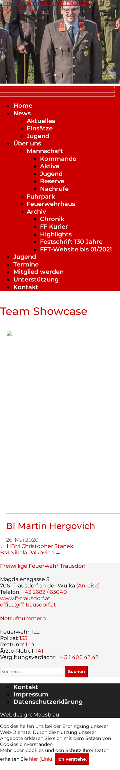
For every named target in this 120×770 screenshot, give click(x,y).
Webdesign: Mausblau (29, 714)
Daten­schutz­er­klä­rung (48, 701)
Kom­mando (58, 158)
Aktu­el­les (41, 121)
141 (39, 651)
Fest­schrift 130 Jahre (71, 241)
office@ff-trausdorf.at (28, 604)
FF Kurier (54, 226)
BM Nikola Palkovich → (30, 552)
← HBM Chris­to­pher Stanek (36, 546)
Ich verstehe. (72, 759)
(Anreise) (88, 585)
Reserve (52, 181)
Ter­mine (26, 264)
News (22, 113)
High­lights (56, 234)
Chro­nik (52, 219)
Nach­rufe (54, 189)
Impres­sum (30, 694)
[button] (60, 91)
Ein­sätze (40, 128)
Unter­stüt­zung (36, 279)
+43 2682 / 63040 (44, 592)
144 (30, 644)
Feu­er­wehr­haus (51, 204)
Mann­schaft (45, 151)
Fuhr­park (41, 196)
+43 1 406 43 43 (78, 657)
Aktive (49, 166)
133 (23, 638)
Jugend (38, 136)
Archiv (36, 211)
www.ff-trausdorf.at (25, 598)
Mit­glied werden (38, 272)
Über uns (27, 143)
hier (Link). (41, 759)
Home (22, 105)
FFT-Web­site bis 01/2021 (76, 249)
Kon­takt (25, 287)
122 (36, 632)
